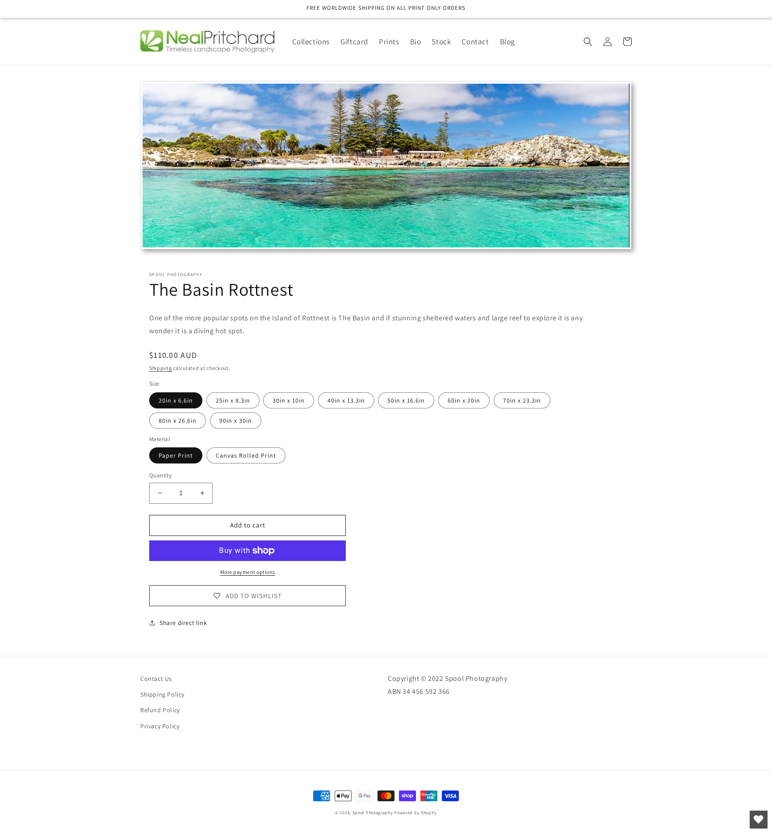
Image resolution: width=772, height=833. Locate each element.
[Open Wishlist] (759, 820)
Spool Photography (372, 813)
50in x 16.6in (406, 400)
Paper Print (176, 455)
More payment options (247, 572)
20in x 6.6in (176, 400)
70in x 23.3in (522, 400)
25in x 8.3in (233, 400)
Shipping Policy (162, 694)
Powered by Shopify (415, 813)
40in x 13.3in (346, 400)
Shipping (160, 368)
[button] (588, 41)
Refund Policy (160, 710)
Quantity (160, 475)
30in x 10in (289, 400)
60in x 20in (464, 400)
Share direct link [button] (183, 623)
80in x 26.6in (178, 420)
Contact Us (156, 679)
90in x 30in (235, 420)
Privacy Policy (159, 726)
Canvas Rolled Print (246, 455)
